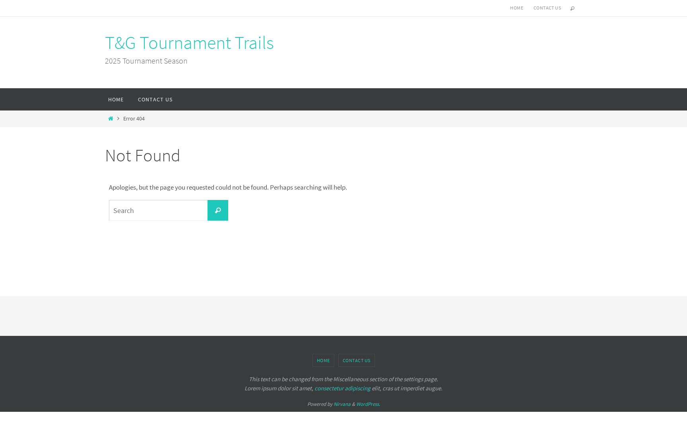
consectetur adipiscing (342, 388)
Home (516, 8)
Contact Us (547, 8)
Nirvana (342, 404)
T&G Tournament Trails (189, 42)
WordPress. (368, 404)
